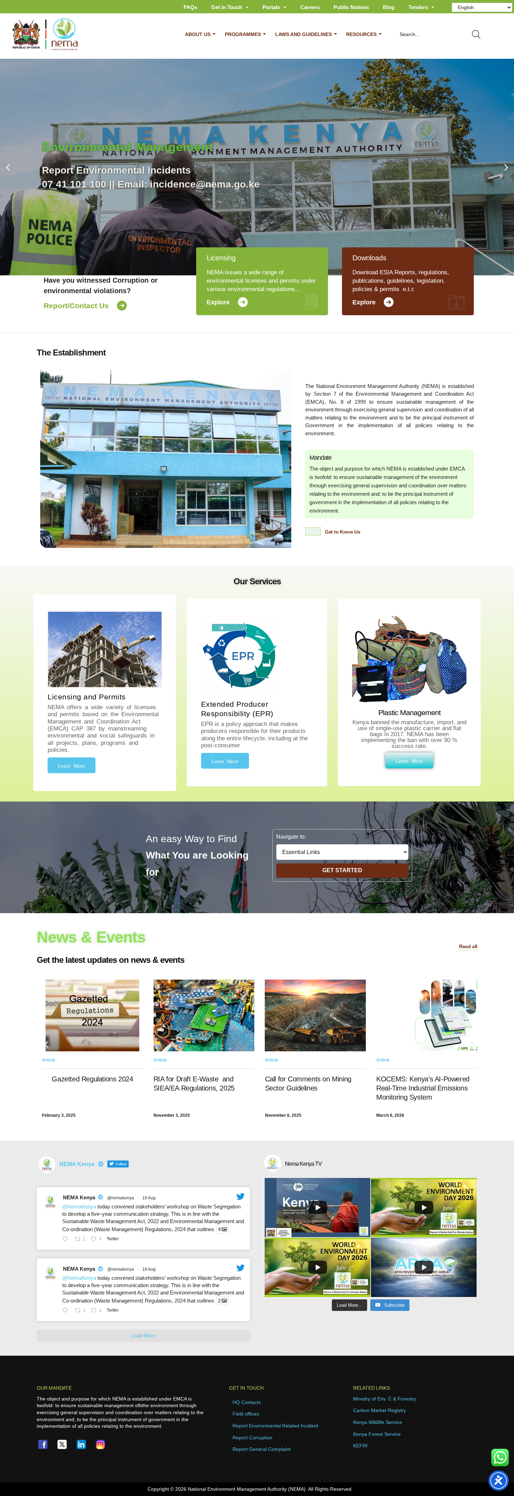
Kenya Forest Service (377, 1434)
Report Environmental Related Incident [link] (275, 1425)
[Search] (478, 34)
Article (48, 1060)
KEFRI (360, 1445)
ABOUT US (197, 34)
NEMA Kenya (79, 1197)
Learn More (71, 765)
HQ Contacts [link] (247, 1402)
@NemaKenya (79, 1206)
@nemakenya (120, 1197)
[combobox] (427, 34)
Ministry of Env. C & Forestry (384, 1399)
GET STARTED (342, 870)
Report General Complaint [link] (262, 1449)
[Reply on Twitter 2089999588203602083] (66, 1239)
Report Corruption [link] (252, 1437)
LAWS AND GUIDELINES (303, 34)
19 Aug (149, 1197)
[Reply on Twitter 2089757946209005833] (66, 1311)
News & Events (91, 937)
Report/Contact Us (76, 306)
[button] (7, 167)
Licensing (221, 258)
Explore (218, 302)
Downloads (369, 258)
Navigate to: (291, 837)
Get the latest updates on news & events (110, 960)
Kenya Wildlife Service (377, 1422)
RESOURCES (361, 34)
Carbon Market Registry (379, 1410)
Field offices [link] (246, 1414)
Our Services (257, 581)
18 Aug (149, 1269)
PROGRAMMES (243, 34)
